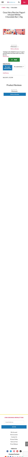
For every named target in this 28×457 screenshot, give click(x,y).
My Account (14, 432)
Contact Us (14, 437)
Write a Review (14, 94)
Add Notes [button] (6, 73)
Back (3, 7)
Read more (6, 56)
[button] (14, 60)
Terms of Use (14, 441)
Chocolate (14, 7)
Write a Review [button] (15, 49)
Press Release (14, 444)
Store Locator (14, 434)
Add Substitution (7, 67)
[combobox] (19, 66)
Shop (8, 7)
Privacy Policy (14, 439)
